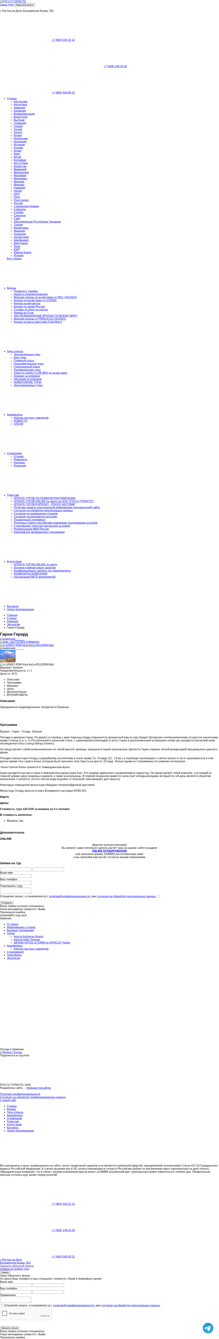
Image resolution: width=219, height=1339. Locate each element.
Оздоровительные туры (29, 363)
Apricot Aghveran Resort (28, 936)
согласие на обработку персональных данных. (126, 896)
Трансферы (14, 955)
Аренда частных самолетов (31, 417)
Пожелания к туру (11, 886)
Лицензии (20, 465)
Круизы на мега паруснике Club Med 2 (38, 321)
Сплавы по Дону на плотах (31, 309)
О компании (14, 453)
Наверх (5, 1272)
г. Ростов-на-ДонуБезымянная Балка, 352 (15, 1261)
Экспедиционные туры (28, 385)
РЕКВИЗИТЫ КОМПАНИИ (30, 573)
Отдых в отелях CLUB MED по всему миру (40, 372)
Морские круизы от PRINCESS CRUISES (40, 318)
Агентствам (14, 561)
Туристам (13, 495)
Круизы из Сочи (24, 312)
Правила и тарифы (26, 291)
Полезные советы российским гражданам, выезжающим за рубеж (56, 522)
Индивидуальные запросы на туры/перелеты (42, 570)
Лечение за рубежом (27, 376)
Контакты (13, 606)
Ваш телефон (8, 879)
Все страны (14, 258)
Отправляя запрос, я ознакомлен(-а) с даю (78, 896)
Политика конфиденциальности (20, 1094)
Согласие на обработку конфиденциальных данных (33, 1097)
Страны (12, 98)
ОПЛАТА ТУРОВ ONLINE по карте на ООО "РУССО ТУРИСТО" (54, 501)
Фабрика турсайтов (39, 1087)
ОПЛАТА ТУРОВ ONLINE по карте (35, 564)
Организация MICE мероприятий (34, 576)
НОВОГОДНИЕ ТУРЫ (27, 382)
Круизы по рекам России (29, 306)
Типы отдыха (15, 351)
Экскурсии (13, 958)
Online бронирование (20, 609)
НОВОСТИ (20, 420)
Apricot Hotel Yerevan (27, 939)
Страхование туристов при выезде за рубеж (42, 525)
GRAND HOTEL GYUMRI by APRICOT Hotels (42, 942)
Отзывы (19, 456)
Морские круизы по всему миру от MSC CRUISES (45, 297)
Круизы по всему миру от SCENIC (35, 300)
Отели (11, 933)
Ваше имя (6, 872)
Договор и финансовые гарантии (35, 567)
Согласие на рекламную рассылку (35, 516)
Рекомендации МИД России (31, 528)
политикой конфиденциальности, (70, 896)
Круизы (11, 288)
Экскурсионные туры (27, 354)
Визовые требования (20, 930)
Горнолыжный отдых (27, 366)
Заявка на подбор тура (14, 1268)
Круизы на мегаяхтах (27, 303)
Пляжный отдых (24, 360)
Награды (19, 462)
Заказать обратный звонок (17, 1265)
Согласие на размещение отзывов (36, 513)
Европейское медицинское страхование (39, 532)
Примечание (8, 1295)
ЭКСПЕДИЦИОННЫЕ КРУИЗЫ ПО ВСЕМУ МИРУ (45, 315)
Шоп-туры (20, 357)
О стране (12, 924)
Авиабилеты (15, 414)
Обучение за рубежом (28, 379)
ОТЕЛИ (18, 423)
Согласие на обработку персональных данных (43, 510)
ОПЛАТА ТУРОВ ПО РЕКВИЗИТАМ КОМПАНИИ (44, 498)
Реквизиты (20, 459)
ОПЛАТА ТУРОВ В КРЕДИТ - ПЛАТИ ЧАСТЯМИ (44, 504)
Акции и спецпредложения (31, 294)
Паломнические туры (27, 369)
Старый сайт (8, 1100)
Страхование (15, 951)
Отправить (6, 903)
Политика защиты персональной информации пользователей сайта (57, 507)
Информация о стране (21, 927)
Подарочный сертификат (30, 519)
